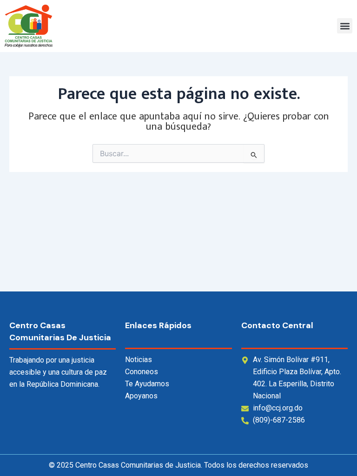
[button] (344, 25)
